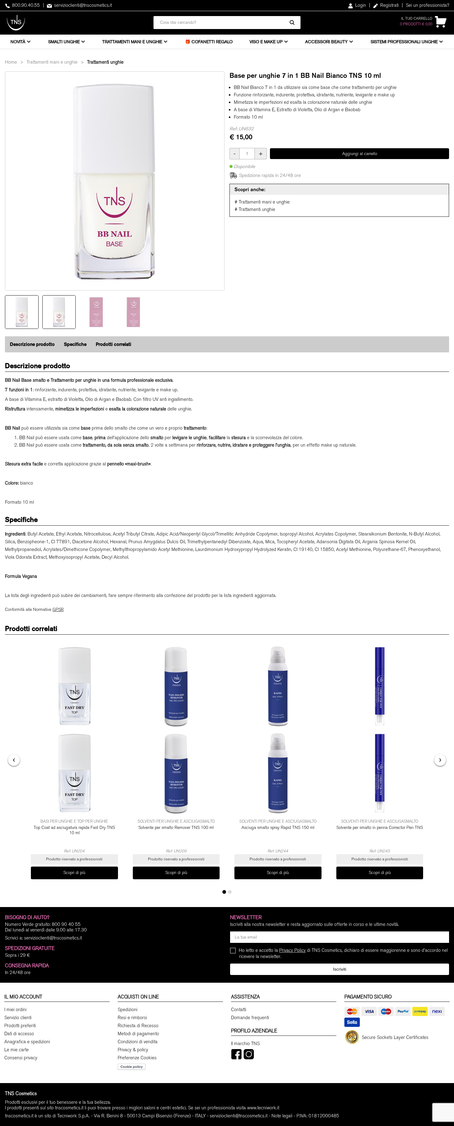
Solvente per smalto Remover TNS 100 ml (176, 827)
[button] (224, 892)
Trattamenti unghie (105, 62)
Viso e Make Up (266, 41)
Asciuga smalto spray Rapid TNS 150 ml (278, 827)
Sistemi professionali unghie (404, 41)
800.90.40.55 (25, 5)
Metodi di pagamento (138, 1033)
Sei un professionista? (427, 5)
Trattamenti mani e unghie (132, 41)
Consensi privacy (20, 1058)
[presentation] (14, 760)
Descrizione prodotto (32, 344)
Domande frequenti (250, 1017)
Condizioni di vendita (138, 1041)
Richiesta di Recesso (138, 1025)
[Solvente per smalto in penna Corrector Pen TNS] (379, 730)
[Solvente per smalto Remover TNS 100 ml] (176, 730)
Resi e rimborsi (132, 1017)
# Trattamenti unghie (254, 209)
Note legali (281, 1116)
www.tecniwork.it (263, 1108)
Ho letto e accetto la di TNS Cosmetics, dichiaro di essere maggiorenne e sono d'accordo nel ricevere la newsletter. (343, 953)
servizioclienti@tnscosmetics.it (82, 5)
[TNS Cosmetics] (16, 23)
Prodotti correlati (113, 344)
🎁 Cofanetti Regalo (209, 41)
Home (11, 62)
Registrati (389, 5)
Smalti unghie (64, 41)
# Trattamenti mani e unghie (262, 202)
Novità (18, 41)
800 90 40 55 (66, 924)
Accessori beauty (326, 41)
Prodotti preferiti (20, 1025)
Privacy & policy (133, 1049)
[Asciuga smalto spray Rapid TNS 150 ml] (278, 730)
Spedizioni (127, 1009)
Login (360, 5)
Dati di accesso (19, 1033)
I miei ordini (15, 1009)
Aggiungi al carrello (359, 153)
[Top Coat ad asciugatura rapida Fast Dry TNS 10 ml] (74, 730)
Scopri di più (74, 872)
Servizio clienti (18, 1017)
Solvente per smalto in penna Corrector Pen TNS (379, 827)
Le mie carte (16, 1049)
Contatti (238, 1009)
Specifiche (75, 344)
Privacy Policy (292, 950)
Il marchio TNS (245, 1043)
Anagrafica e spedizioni (27, 1041)
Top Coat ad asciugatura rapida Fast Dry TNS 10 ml (74, 830)
